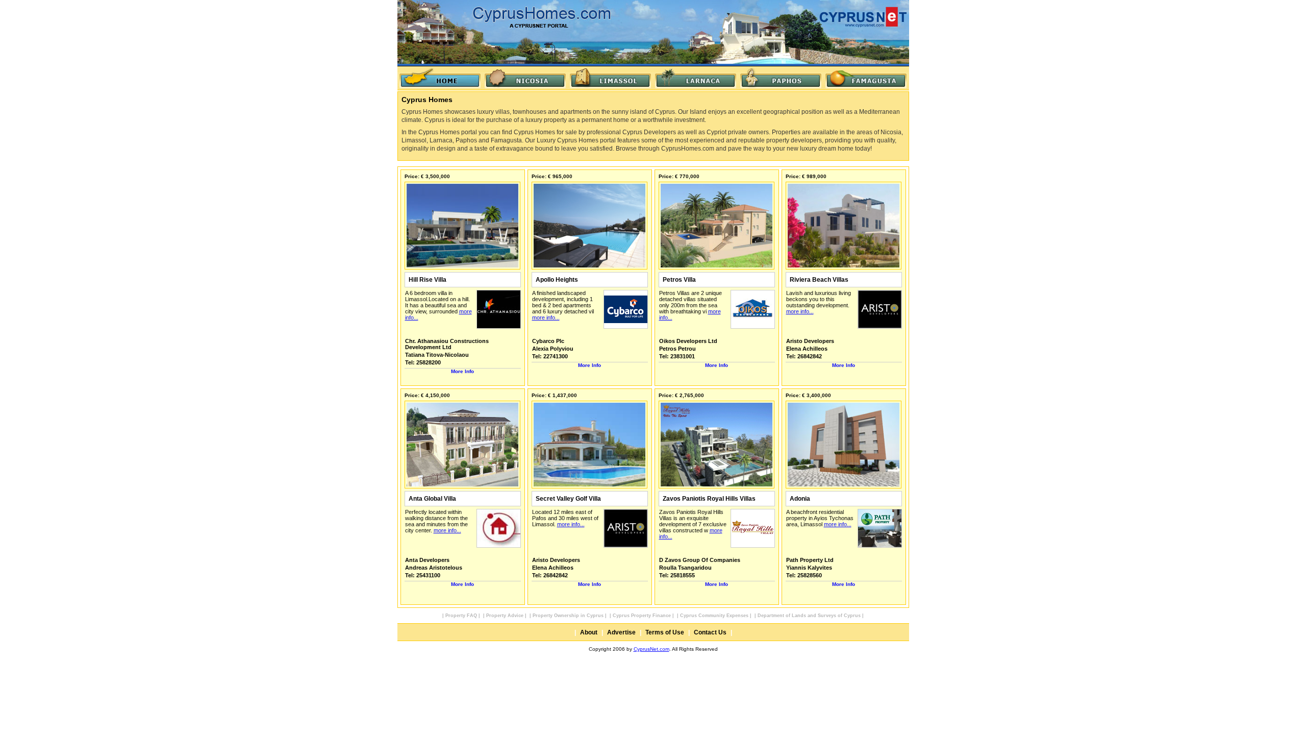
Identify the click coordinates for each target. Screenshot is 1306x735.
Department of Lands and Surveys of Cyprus (809, 615)
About (588, 632)
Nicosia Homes (525, 78)
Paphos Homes (780, 78)
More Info (462, 371)
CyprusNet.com (651, 649)
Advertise (621, 632)
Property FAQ (461, 615)
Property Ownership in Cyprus (568, 615)
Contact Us (710, 632)
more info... (546, 317)
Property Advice (504, 615)
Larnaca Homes (695, 78)
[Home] (440, 78)
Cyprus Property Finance (642, 615)
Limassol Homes (610, 78)
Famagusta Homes (866, 78)
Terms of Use (664, 632)
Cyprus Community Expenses (714, 615)
